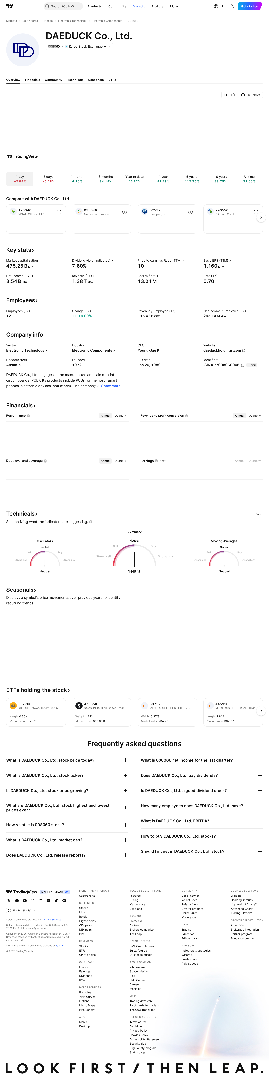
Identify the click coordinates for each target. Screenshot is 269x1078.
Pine (82, 934)
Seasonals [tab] (96, 80)
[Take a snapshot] (224, 95)
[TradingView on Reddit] (64, 900)
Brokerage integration (245, 929)
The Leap (136, 934)
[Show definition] (40, 260)
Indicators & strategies (196, 950)
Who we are (137, 967)
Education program (243, 938)
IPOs (82, 980)
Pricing (134, 900)
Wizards (187, 954)
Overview (136, 921)
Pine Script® (87, 1009)
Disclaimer (136, 1026)
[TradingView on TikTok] (56, 900)
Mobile (83, 1022)
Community (117, 6)
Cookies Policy (139, 1035)
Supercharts (87, 895)
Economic (85, 967)
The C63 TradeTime (142, 1009)
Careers (135, 984)
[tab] (105, 415)
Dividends (85, 975)
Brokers (158, 6)
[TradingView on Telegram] (48, 900)
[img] (105, 46)
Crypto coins (87, 921)
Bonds (83, 916)
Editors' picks (190, 938)
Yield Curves (87, 996)
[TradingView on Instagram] (32, 900)
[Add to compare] (59, 212)
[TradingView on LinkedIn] (40, 900)
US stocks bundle (141, 954)
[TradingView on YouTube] (25, 900)
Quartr (59, 945)
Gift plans (136, 908)
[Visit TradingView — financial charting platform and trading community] (22, 156)
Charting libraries (242, 900)
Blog (132, 975)
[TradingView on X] (9, 900)
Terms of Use (138, 1022)
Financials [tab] (32, 80)
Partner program (241, 934)
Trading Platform (241, 913)
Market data (137, 904)
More (174, 6)
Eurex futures (138, 950)
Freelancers (189, 959)
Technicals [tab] (75, 80)
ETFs (82, 912)
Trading (186, 929)
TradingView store (141, 1001)
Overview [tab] (13, 80)
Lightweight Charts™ (244, 904)
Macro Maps (87, 1005)
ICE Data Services (51, 919)
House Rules (189, 913)
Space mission (139, 971)
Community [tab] (53, 80)
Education (188, 934)
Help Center (137, 980)
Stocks (83, 908)
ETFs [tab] (112, 80)
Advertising (238, 925)
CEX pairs (85, 925)
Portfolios (85, 992)
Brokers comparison (142, 929)
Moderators (189, 917)
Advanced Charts (242, 908)
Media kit (135, 988)
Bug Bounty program (143, 1048)
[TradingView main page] (9, 6)
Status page (137, 1052)
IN (221, 6)
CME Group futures (142, 946)
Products (95, 6)
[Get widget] (233, 95)
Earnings (84, 971)
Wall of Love (189, 900)
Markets (139, 6)
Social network (191, 895)
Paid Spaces (190, 963)
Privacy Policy (139, 1030)
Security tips (138, 1043)
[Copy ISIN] (243, 365)
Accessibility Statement (145, 1039)
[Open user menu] (232, 6)
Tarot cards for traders (144, 1005)
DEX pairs (85, 929)
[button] (105, 6)
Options (84, 1001)
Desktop (84, 1026)
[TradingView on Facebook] (17, 900)
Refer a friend (190, 904)
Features (135, 895)
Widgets (236, 895)
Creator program (192, 908)
